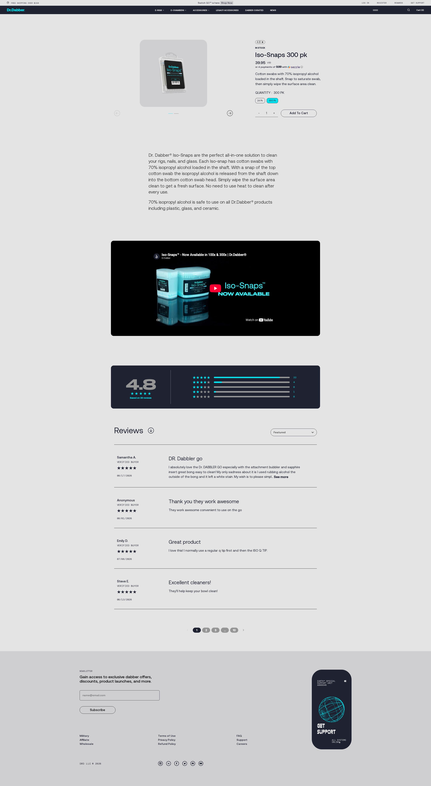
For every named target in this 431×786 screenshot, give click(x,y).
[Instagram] (160, 763)
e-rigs (158, 10)
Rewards (398, 3)
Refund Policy (167, 743)
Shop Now (227, 3)
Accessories (200, 10)
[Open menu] (375, 10)
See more (281, 477)
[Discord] (192, 763)
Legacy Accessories (227, 10)
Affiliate (84, 739)
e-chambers (177, 10)
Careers (242, 743)
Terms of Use (167, 735)
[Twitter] (184, 763)
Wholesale (86, 743)
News (273, 10)
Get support (417, 3)
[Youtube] (200, 763)
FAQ (239, 735)
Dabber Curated (254, 10)
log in (365, 3)
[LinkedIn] (168, 763)
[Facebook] (176, 763)
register (382, 3)
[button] (279, 67)
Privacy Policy (166, 739)
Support (242, 739)
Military (84, 735)
